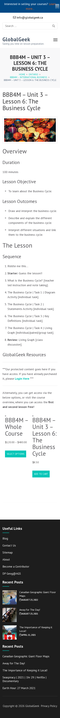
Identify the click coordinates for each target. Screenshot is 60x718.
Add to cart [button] (41, 473)
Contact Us (9, 545)
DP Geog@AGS (11, 573)
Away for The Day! (29, 609)
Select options (15, 453)
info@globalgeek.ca (29, 17)
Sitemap (7, 552)
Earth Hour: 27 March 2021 (18, 688)
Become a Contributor (15, 566)
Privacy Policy (49, 706)
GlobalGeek (16, 39)
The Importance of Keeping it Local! (24, 670)
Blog (5, 538)
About (6, 559)
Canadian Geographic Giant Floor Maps (25, 656)
